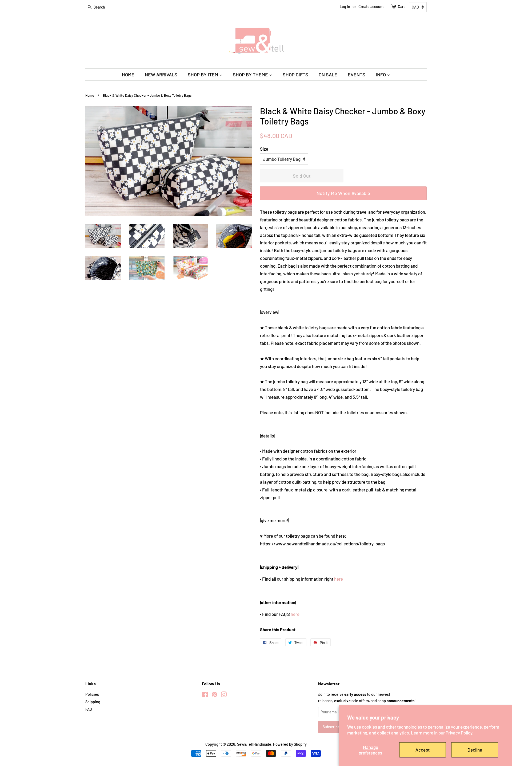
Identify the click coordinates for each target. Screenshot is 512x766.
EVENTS (356, 74)
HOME (128, 74)
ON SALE (328, 74)
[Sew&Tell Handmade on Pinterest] (214, 695)
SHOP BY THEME (251, 74)
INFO (381, 74)
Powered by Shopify (290, 744)
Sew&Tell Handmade (254, 744)
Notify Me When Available (343, 193)
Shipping (92, 701)
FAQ (88, 709)
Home (89, 95)
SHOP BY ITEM (203, 74)
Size (264, 148)
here (338, 578)
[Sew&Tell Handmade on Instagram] (224, 695)
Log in (345, 6)
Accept (422, 749)
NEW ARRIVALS (161, 74)
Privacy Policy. (460, 732)
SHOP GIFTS (295, 74)
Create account (371, 6)
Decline (474, 749)
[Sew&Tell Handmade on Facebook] (205, 695)
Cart (401, 6)
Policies (92, 694)
